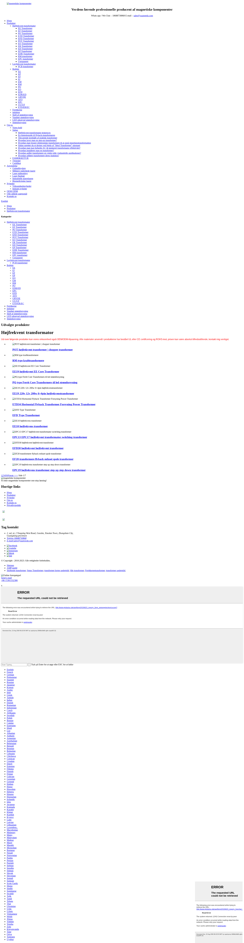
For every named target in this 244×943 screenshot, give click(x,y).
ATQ (20, 99)
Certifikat (16, 163)
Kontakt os (12, 196)
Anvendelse (12, 166)
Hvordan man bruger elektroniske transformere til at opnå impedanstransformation (54, 143)
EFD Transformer (26, 38)
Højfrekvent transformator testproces (34, 133)
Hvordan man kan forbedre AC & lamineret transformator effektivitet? (49, 148)
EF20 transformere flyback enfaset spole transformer (42, 459)
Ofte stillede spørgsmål (17, 194)
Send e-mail (6, 578)
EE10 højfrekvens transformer (30, 426)
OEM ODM (12, 191)
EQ (19, 89)
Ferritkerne (17, 110)
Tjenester (16, 160)
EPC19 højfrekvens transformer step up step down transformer (49, 470)
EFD (20, 92)
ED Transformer (25, 49)
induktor (16, 112)
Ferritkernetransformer (95, 570)
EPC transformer (25, 59)
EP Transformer (25, 51)
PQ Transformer (25, 33)
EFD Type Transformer (26, 415)
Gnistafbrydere (19, 168)
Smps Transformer (35, 570)
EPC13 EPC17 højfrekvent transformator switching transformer (49, 437)
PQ (19, 87)
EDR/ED (22, 94)
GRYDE (22, 97)
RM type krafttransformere (28, 360)
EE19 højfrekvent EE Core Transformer (35, 371)
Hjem (9, 21)
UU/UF (21, 105)
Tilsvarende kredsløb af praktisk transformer (37, 138)
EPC (20, 102)
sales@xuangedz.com (143, 15)
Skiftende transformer (16, 570)
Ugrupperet (23, 61)
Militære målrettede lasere (23, 171)
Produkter (11, 23)
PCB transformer (25, 66)
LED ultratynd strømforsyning (25, 120)
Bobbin (15, 69)
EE (19, 71)
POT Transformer (26, 41)
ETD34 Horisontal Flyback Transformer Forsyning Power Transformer (53, 404)
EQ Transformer (25, 43)
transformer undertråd (115, 570)
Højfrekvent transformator (24, 26)
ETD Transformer (26, 36)
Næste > (11, 475)
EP (19, 74)
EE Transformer (25, 28)
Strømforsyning (19, 122)
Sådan (15, 130)
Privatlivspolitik (14, 505)
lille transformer (77, 570)
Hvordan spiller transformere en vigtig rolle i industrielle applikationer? (49, 153)
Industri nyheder (19, 188)
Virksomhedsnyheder (21, 186)
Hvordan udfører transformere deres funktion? (38, 155)
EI (19, 79)
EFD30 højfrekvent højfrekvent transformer (38, 448)
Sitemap (10, 565)
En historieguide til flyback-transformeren (36, 135)
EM (19, 82)
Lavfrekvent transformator (24, 64)
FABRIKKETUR (20, 158)
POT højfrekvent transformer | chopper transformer (42, 349)
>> (16, 475)
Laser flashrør (18, 176)
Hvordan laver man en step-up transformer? (37, 140)
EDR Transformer (26, 54)
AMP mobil (12, 568)
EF (19, 77)
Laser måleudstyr (20, 173)
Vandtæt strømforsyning (23, 117)
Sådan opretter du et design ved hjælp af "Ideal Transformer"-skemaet (49, 145)
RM (20, 84)
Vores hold (17, 127)
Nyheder (11, 183)
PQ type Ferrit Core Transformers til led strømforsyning (44, 382)
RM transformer (25, 56)
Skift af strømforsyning (22, 115)
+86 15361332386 (9, 580)
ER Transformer (25, 46)
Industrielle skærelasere (22, 178)
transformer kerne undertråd (56, 570)
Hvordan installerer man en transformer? (36, 150)
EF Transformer (25, 31)
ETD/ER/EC (24, 107)
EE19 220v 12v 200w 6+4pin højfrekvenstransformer (43, 393)
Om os (10, 125)
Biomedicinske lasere (21, 181)
